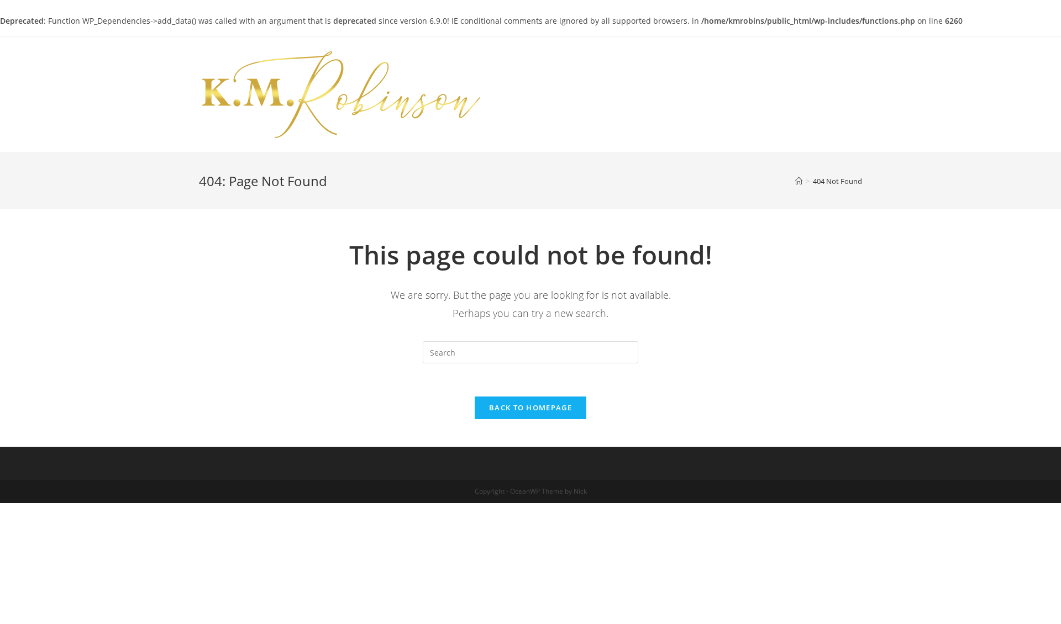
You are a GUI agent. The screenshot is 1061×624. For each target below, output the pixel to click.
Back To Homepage (530, 408)
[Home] (798, 181)
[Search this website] (530, 351)
